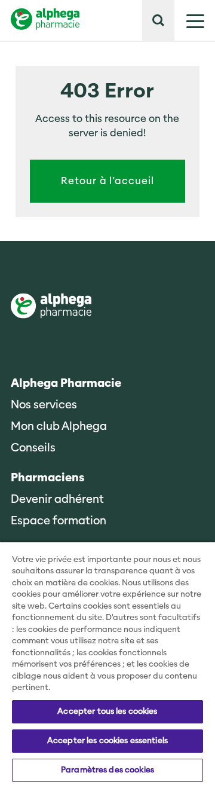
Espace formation (58, 521)
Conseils (33, 448)
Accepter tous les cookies (107, 711)
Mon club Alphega (59, 426)
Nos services (44, 405)
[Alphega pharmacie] (51, 307)
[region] (107, 664)
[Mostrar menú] (189, 20)
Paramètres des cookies (107, 770)
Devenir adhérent (57, 499)
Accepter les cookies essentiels (107, 741)
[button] (158, 20)
